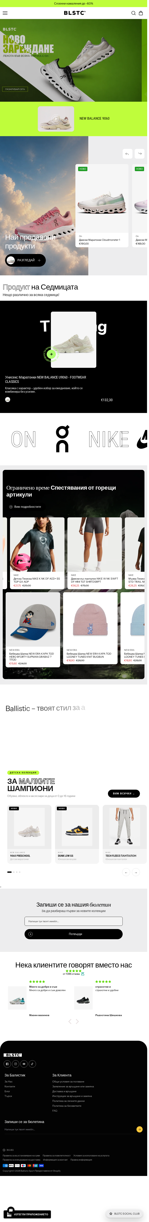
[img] (73, 971)
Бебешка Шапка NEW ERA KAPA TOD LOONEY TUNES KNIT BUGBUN (54, 655)
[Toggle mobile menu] (30, 13)
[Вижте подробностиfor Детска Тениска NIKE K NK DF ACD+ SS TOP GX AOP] (71, 544)
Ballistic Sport (28, 1170)
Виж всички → (124, 793)
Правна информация (81, 1160)
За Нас (9, 1081)
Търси (8, 1096)
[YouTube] (24, 1064)
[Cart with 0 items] (140, 13)
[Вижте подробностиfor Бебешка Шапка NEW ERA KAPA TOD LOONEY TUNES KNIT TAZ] (113, 619)
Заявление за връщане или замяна (73, 1086)
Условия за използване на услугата (91, 1155)
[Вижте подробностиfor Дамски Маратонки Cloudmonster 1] (101, 198)
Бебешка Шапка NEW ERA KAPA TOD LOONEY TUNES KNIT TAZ (112, 655)
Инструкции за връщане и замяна (72, 1096)
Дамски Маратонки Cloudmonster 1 (99, 239)
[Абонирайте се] (139, 1129)
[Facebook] (7, 1064)
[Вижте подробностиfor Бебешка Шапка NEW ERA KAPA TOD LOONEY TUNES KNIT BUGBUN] (56, 619)
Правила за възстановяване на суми (21, 1155)
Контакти (10, 1086)
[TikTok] (32, 1064)
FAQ (54, 1110)
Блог (7, 1091)
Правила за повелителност (57, 1155)
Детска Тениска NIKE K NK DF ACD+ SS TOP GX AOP (71, 580)
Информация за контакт (55, 1160)
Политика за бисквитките (66, 1105)
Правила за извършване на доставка (21, 1160)
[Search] (133, 13)
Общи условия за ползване (68, 1081)
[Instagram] (15, 1064)
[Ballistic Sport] (73, 13)
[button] (140, 13)
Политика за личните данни (68, 1101)
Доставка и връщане (64, 1091)
